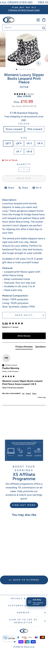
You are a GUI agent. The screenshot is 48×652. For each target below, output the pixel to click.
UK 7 (18, 151)
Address (23, 612)
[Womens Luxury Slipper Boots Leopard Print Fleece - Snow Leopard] (9, 560)
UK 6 (40, 143)
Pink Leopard (34, 129)
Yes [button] (23, 393)
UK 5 (29, 143)
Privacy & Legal (23, 598)
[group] (24, 324)
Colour (24, 123)
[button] (24, 94)
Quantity (24, 164)
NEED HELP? (24, 315)
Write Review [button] (24, 336)
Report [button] (28, 393)
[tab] (24, 347)
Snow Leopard (14, 129)
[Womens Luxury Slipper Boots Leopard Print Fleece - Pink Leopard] (12, 560)
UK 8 (29, 151)
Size (24, 138)
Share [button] (34, 393)
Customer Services (23, 605)
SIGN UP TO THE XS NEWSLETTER (23, 621)
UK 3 (8, 143)
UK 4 (18, 143)
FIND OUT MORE (24, 505)
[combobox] (24, 27)
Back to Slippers (26, 580)
